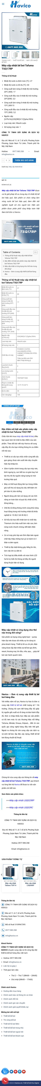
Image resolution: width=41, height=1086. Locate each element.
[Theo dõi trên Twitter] (11, 1072)
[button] (3, 4)
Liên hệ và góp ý (10, 966)
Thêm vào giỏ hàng (24, 160)
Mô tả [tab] (4, 180)
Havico (17, 784)
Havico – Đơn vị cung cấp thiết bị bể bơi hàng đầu (20, 273)
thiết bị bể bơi (16, 705)
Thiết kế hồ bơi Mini (11, 1024)
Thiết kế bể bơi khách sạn (13, 1036)
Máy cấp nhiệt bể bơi (15, 167)
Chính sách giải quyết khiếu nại (15, 1007)
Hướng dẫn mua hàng (12, 991)
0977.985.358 (18, 151)
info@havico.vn (8, 154)
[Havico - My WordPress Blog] (20, 4)
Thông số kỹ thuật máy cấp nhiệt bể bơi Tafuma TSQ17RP (18, 257)
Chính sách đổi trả (10, 999)
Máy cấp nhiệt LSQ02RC (21, 807)
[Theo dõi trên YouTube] (24, 1072)
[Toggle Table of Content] (34, 252)
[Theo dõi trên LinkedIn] (20, 1072)
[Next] (36, 31)
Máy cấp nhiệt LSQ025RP (21, 800)
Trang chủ (6, 60)
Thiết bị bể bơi (18, 60)
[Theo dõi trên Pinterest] (15, 1072)
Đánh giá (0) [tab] (6, 185)
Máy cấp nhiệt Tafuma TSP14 (10, 884)
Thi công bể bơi (9, 1020)
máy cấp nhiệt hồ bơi (25, 436)
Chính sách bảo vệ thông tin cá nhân (18, 995)
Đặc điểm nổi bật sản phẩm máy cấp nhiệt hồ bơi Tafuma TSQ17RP (20, 262)
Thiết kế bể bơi (9, 1016)
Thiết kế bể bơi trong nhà (13, 1028)
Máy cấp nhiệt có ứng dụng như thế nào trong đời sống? (21, 267)
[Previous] (5, 31)
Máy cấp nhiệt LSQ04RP (30, 884)
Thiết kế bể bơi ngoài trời (13, 1032)
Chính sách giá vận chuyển (14, 1003)
